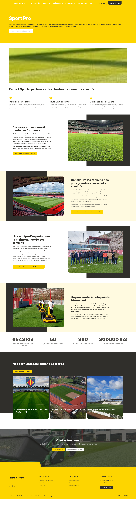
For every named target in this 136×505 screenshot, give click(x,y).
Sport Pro (42, 485)
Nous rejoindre (73, 483)
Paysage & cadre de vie (46, 480)
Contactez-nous (115, 3)
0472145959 (103, 483)
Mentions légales (49, 496)
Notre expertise (74, 480)
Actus (92, 3)
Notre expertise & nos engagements (76, 3)
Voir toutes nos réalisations (22, 371)
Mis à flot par (122, 496)
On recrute (102, 3)
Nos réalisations (57, 3)
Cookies (40, 496)
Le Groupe (46, 3)
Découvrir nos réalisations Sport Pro (21, 31)
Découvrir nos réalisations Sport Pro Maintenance (28, 267)
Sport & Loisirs (43, 483)
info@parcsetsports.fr (106, 480)
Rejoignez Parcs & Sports (74, 449)
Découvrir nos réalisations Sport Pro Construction (87, 212)
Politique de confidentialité (29, 496)
